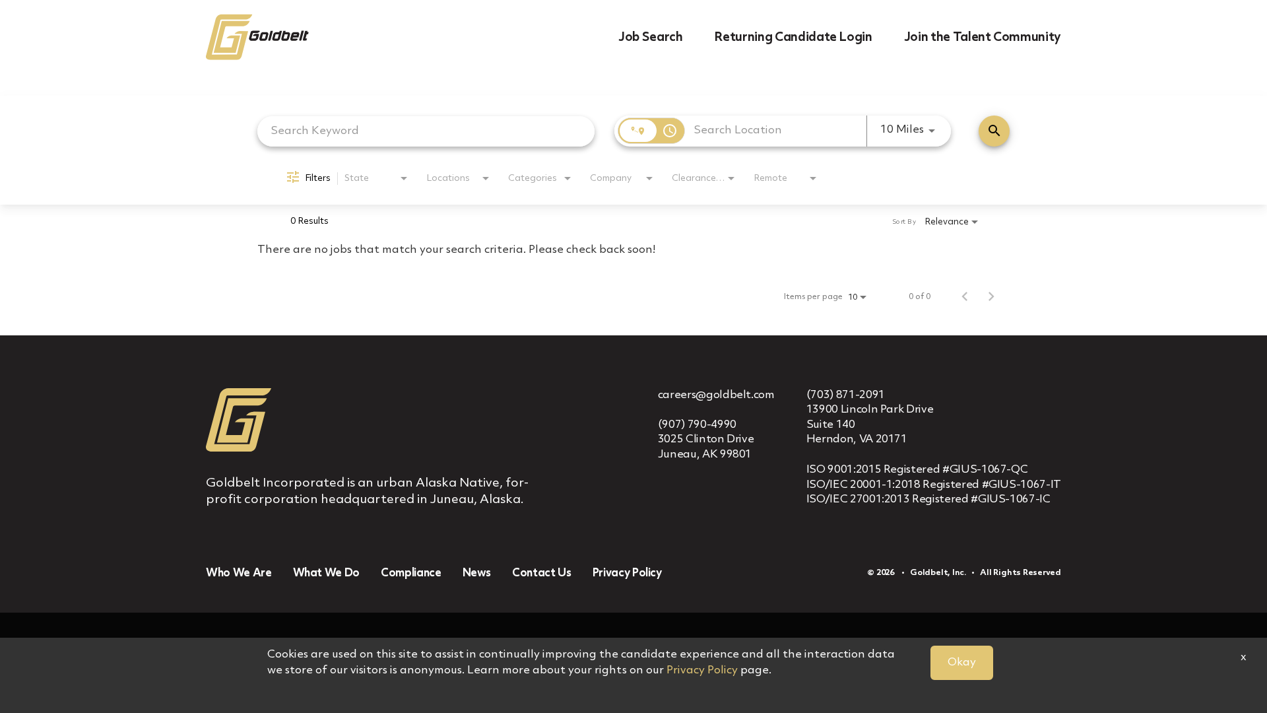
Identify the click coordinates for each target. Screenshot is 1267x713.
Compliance (411, 573)
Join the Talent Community (982, 37)
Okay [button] (962, 662)
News (477, 573)
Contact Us (541, 573)
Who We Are (239, 573)
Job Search (650, 37)
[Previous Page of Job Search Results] (965, 297)
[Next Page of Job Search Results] (991, 297)
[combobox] (426, 131)
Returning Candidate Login (793, 37)
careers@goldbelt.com (716, 395)
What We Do (326, 573)
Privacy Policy (627, 573)
